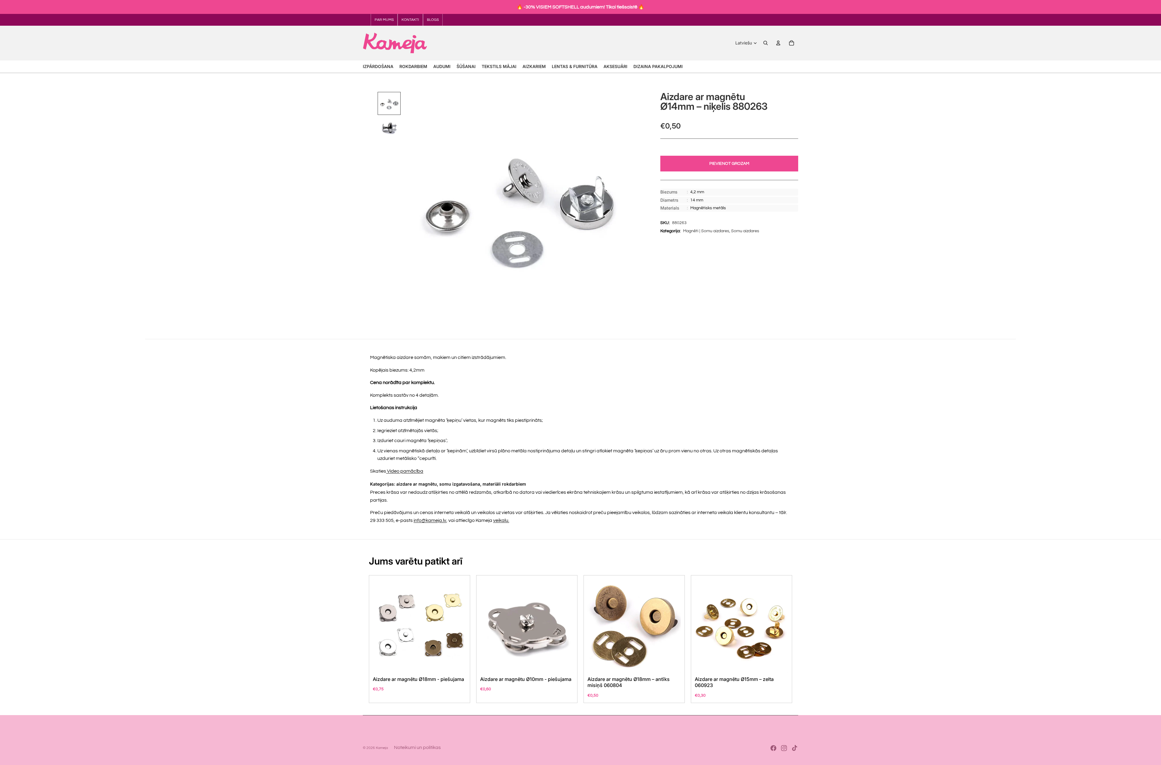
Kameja (382, 748)
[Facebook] (773, 748)
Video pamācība (404, 471)
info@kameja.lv (430, 520)
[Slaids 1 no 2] (389, 103)
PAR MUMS (384, 20)
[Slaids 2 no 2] (389, 127)
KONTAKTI (410, 20)
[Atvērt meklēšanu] (765, 43)
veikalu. (501, 520)
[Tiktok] (794, 748)
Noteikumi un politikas (417, 747)
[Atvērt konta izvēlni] (778, 43)
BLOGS (433, 20)
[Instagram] (784, 748)
